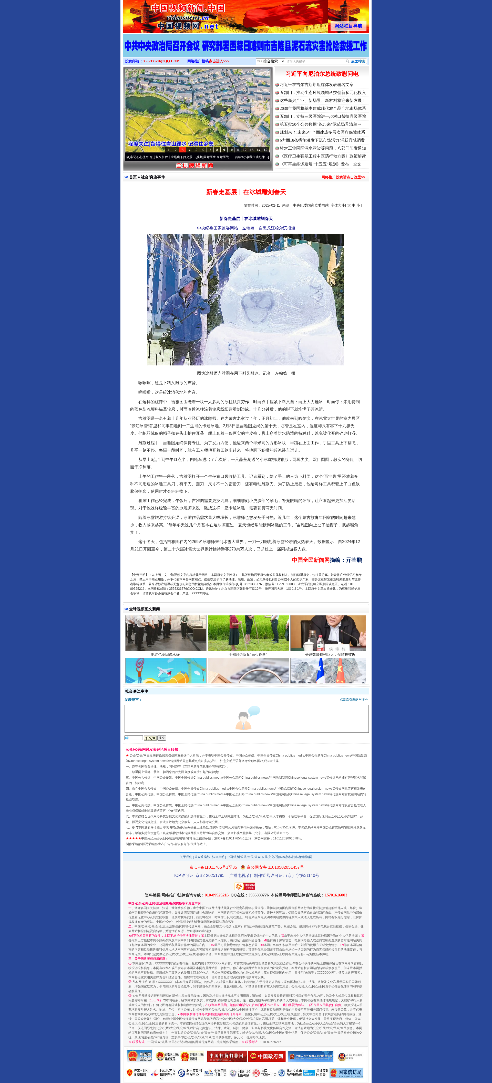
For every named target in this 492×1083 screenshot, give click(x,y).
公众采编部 (202, 857)
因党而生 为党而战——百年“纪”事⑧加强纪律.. (190, 157)
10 (231, 150)
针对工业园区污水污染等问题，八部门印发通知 (323, 148)
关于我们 (186, 857)
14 (258, 150)
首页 (133, 177)
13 (251, 150)
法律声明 (218, 857)
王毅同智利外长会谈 (330, 662)
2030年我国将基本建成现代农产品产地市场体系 (323, 108)
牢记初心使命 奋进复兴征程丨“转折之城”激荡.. (263, 157)
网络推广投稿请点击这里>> (343, 177)
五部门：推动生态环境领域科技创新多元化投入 (323, 92)
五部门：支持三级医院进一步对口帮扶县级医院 (323, 116)
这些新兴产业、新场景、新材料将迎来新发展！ (323, 100)
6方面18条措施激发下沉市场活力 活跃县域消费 (322, 140)
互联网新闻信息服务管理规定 (204, 766)
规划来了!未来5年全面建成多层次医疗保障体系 (322, 132)
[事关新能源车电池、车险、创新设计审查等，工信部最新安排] (246, 51)
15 (265, 150)
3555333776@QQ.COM (161, 61)
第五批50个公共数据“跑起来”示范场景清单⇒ (320, 124)
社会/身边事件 (153, 177)
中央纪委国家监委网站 (311, 205)
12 (245, 150)
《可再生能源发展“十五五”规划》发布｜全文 (320, 164)
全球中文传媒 (165, 15)
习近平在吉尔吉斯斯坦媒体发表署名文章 (317, 84)
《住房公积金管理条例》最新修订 (248, 662)
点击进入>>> (219, 61)
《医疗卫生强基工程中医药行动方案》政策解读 (323, 156)
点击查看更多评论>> (354, 699)
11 (238, 150)
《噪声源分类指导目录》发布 (165, 662)
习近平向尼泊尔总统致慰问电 (322, 74)
